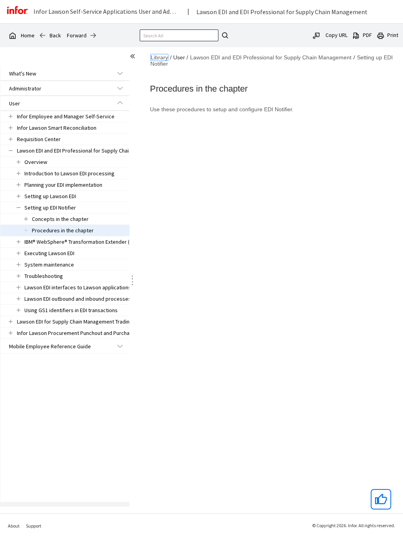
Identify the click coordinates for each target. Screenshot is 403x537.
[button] (56, 73)
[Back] (42, 35)
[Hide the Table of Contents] (134, 57)
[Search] (224, 35)
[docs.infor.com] (12, 35)
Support (33, 526)
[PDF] (356, 35)
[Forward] (93, 35)
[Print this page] (380, 35)
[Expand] (120, 73)
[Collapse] (120, 103)
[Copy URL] (316, 35)
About (14, 526)
